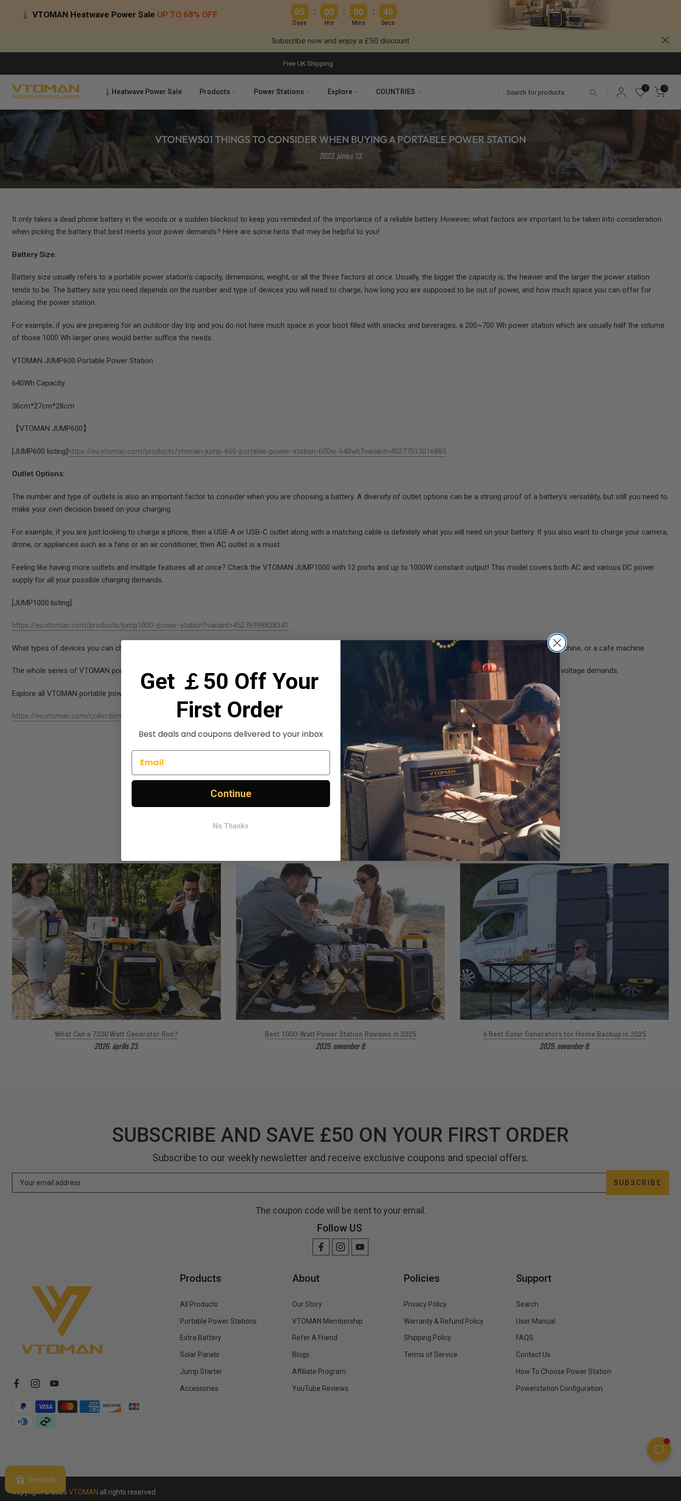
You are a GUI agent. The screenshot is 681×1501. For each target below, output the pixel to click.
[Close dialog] (557, 643)
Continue (230, 794)
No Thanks (231, 826)
